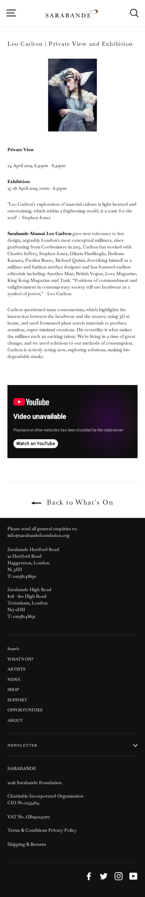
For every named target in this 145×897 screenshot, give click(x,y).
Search (13, 648)
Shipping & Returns (26, 844)
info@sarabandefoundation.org (38, 535)
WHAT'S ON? (20, 659)
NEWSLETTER (22, 745)
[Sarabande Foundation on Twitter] (104, 876)
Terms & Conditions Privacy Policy (42, 830)
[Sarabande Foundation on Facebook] (89, 876)
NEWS (13, 679)
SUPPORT (17, 699)
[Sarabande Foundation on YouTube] (133, 876)
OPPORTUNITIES (24, 709)
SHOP (13, 689)
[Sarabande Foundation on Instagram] (119, 876)
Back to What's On (78, 502)
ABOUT (15, 720)
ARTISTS (16, 669)
